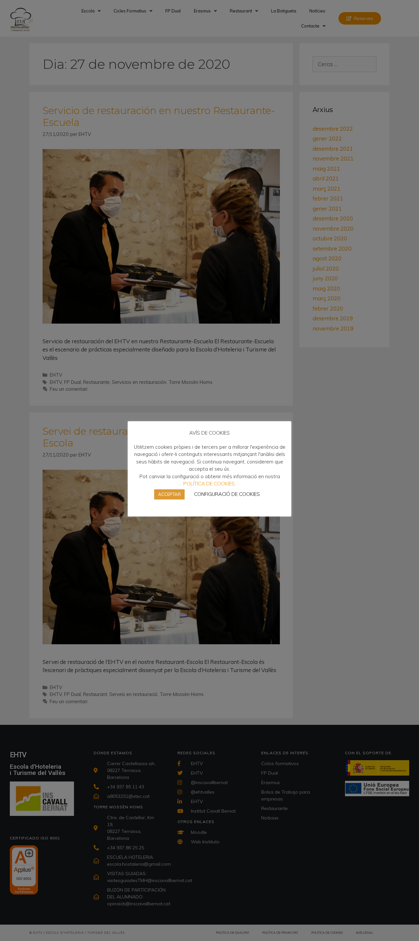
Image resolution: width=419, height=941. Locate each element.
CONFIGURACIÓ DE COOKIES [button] (227, 494)
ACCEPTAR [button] (169, 494)
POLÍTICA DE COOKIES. (209, 483)
